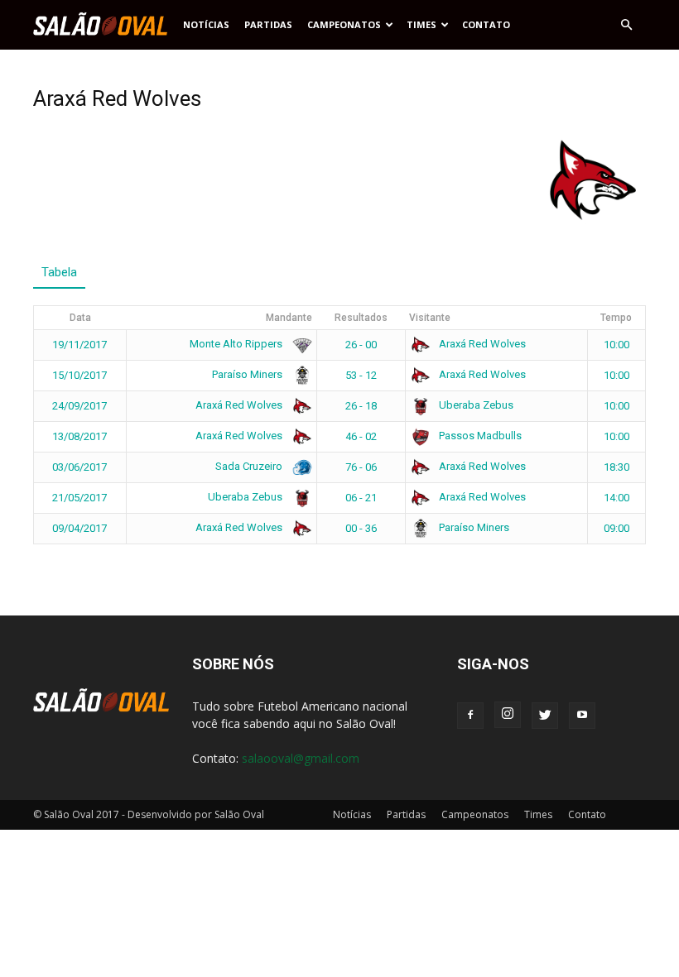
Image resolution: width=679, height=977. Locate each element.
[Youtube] (582, 715)
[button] (626, 25)
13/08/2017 (79, 436)
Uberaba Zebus (474, 405)
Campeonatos (344, 24)
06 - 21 (361, 497)
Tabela (59, 272)
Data (80, 317)
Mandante (289, 317)
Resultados (361, 317)
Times (421, 24)
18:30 (616, 467)
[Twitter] (545, 715)
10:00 (616, 344)
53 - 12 (361, 375)
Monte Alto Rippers (237, 344)
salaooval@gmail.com (300, 758)
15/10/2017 (79, 375)
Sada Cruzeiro (250, 466)
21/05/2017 (79, 497)
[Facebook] (470, 715)
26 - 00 (361, 344)
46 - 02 (361, 436)
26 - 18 (361, 406)
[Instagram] (507, 715)
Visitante (429, 317)
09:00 (616, 528)
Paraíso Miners (248, 374)
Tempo (616, 317)
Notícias (206, 24)
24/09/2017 (79, 406)
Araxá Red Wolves (481, 344)
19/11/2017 (79, 344)
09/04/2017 (79, 528)
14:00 (616, 497)
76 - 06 (361, 467)
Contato (486, 24)
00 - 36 (361, 528)
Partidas (268, 24)
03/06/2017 (79, 467)
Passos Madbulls (479, 435)
